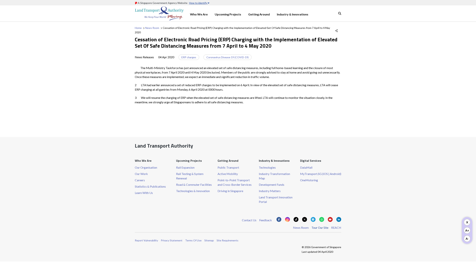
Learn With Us (144, 192)
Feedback (265, 220)
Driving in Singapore (230, 191)
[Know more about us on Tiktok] (296, 219)
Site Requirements (227, 240)
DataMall (306, 167)
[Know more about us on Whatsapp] (321, 219)
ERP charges (188, 57)
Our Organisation (146, 167)
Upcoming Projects (228, 14)
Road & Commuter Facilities (194, 184)
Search (339, 13)
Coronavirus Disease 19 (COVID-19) (227, 57)
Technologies (267, 167)
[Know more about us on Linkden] (338, 219)
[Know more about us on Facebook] (278, 219)
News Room (152, 27)
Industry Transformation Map (274, 176)
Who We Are (199, 14)
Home (138, 27)
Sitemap (209, 240)
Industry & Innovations (292, 14)
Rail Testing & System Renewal (189, 176)
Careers (140, 180)
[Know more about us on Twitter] (304, 219)
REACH (336, 227)
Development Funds (271, 184)
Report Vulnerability (146, 240)
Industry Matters (270, 191)
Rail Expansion (185, 167)
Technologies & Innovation (193, 191)
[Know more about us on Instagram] (287, 219)
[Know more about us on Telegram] (313, 219)
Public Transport (228, 167)
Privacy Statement (171, 240)
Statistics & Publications (150, 186)
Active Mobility (228, 174)
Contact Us (249, 220)
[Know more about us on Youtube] (330, 219)
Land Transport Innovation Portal (275, 199)
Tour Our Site (319, 227)
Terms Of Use (193, 240)
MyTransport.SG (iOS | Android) (320, 174)
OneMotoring (309, 180)
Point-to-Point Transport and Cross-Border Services (235, 182)
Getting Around (259, 14)
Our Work (141, 174)
